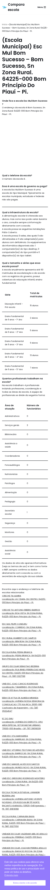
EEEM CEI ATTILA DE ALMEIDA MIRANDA (20, 697)
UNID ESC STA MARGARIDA (15, 735)
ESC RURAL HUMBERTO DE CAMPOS (19, 638)
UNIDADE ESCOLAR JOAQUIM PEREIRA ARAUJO (24, 847)
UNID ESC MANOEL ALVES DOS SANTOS (21, 764)
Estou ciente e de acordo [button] (25, 883)
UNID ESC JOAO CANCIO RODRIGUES (20, 683)
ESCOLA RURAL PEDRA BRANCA (17, 652)
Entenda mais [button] (11, 875)
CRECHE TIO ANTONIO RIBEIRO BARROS (21, 609)
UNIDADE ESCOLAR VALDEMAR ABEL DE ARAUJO (25, 833)
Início (4, 24)
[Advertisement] (25, 145)
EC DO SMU (7, 718)
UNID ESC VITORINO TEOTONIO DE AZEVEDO (23, 750)
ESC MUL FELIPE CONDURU (14, 624)
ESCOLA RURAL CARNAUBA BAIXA (18, 816)
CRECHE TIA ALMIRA (11, 595)
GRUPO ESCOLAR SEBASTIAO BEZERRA (20, 666)
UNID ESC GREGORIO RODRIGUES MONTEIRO (23, 778)
